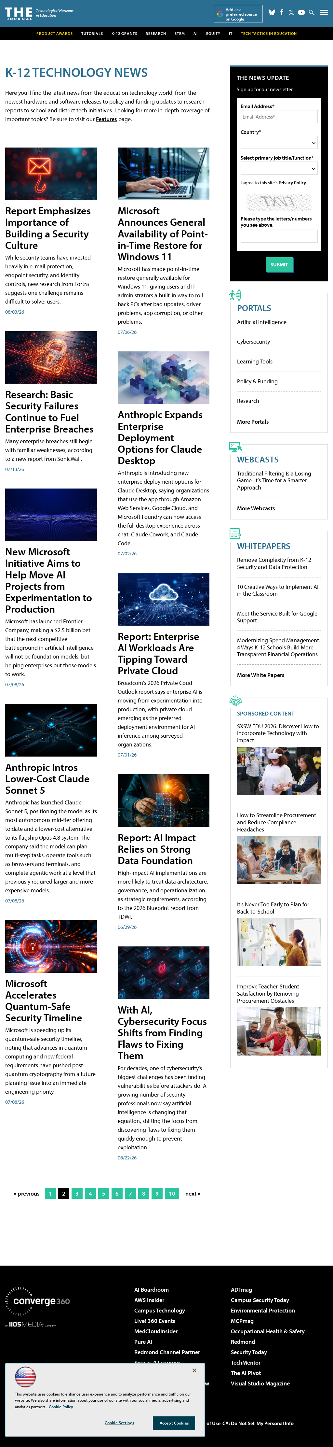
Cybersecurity (253, 341)
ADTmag (241, 1289)
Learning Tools (255, 361)
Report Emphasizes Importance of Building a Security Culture (48, 227)
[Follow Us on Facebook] (282, 12)
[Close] (194, 1370)
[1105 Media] (37, 1360)
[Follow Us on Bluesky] (272, 12)
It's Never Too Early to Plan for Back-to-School (273, 908)
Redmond (243, 1341)
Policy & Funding (257, 381)
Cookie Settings (119, 1422)
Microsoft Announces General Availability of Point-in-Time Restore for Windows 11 (163, 233)
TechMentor (245, 1362)
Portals (254, 307)
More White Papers (261, 675)
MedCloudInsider (156, 1331)
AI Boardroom (151, 1289)
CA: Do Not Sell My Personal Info (258, 1423)
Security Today (249, 1352)
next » (192, 1193)
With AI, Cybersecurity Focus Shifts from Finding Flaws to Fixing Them (162, 1032)
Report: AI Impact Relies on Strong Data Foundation (157, 849)
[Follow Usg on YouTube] (301, 12)
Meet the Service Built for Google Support (277, 617)
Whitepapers (263, 545)
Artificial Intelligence (261, 322)
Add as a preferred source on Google (241, 14)
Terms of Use (206, 1423)
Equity (213, 33)
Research (156, 33)
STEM (180, 33)
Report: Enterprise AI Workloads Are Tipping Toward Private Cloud (158, 653)
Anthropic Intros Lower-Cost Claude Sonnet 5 (47, 778)
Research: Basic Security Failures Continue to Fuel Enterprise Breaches (49, 411)
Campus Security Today (260, 1300)
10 (172, 1193)
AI (195, 33)
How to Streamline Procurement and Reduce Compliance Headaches (276, 822)
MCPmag (242, 1321)
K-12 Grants (124, 33)
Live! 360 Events (154, 1321)
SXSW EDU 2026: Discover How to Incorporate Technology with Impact (278, 733)
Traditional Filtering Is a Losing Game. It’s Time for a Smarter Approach (274, 480)
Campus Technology (159, 1310)
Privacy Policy (292, 182)
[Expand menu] (323, 14)
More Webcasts (256, 508)
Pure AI (143, 1341)
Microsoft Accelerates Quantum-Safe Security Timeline (43, 1000)
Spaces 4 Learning (157, 1362)
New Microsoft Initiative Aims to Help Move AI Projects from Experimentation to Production (48, 580)
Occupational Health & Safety (268, 1331)
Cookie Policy (61, 1406)
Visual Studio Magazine (260, 1383)
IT (231, 33)
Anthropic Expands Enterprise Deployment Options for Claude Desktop (160, 437)
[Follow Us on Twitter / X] (291, 12)
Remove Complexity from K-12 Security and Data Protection (274, 563)
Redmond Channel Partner (167, 1352)
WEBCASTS (258, 459)
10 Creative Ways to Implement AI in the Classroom (277, 590)
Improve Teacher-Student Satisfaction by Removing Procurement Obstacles (268, 993)
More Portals (253, 421)
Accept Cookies (174, 1423)
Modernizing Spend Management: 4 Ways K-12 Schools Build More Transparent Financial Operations (278, 647)
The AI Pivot (246, 1373)
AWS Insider (149, 1300)
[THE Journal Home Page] (39, 13)
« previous (27, 1193)
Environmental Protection (263, 1310)
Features (106, 119)
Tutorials (92, 33)
